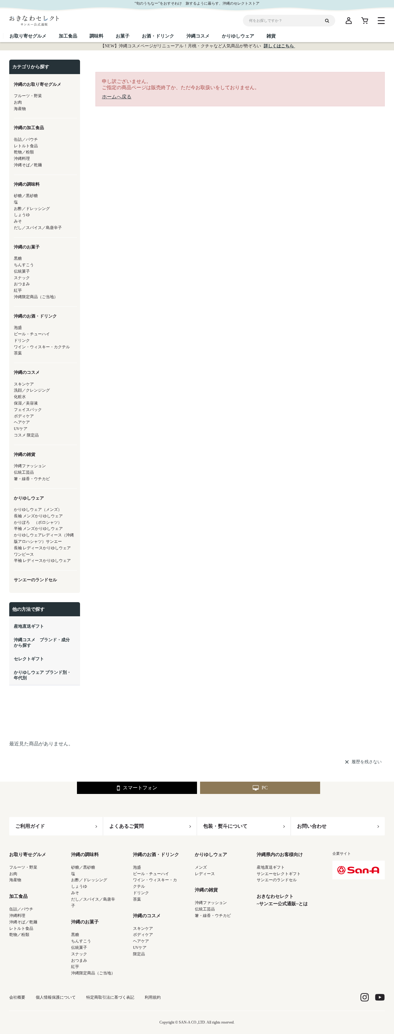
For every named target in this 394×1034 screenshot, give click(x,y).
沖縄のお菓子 (85, 921)
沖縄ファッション (211, 902)
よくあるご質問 (126, 826)
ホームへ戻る (116, 96)
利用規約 (153, 997)
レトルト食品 (21, 928)
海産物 (15, 880)
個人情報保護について (56, 997)
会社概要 (17, 997)
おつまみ (79, 960)
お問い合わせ (312, 826)
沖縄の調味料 (85, 854)
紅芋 (75, 966)
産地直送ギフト (271, 867)
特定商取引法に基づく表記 (110, 997)
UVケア (140, 947)
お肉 (13, 873)
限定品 (139, 954)
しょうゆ (79, 886)
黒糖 (75, 934)
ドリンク (141, 892)
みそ (75, 892)
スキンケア (143, 928)
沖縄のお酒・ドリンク (156, 854)
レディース (205, 873)
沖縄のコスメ (147, 915)
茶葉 (137, 899)
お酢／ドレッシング (89, 880)
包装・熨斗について (225, 826)
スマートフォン (140, 787)
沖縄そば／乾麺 (23, 922)
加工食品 (18, 896)
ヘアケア (141, 941)
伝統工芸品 (205, 909)
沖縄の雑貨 (206, 889)
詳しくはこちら (279, 46)
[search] (329, 20)
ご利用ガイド (30, 826)
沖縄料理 (17, 915)
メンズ (201, 867)
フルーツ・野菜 (23, 867)
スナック (79, 954)
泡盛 (137, 867)
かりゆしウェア (211, 854)
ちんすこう (81, 941)
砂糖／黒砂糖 (83, 867)
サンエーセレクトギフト (279, 873)
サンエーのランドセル (277, 880)
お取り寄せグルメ (27, 854)
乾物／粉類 (19, 934)
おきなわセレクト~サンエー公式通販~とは (282, 900)
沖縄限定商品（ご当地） (93, 973)
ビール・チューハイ (151, 873)
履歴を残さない (367, 762)
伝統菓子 (79, 947)
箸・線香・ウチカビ (213, 915)
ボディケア (143, 934)
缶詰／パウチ (21, 909)
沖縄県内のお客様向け (280, 854)
